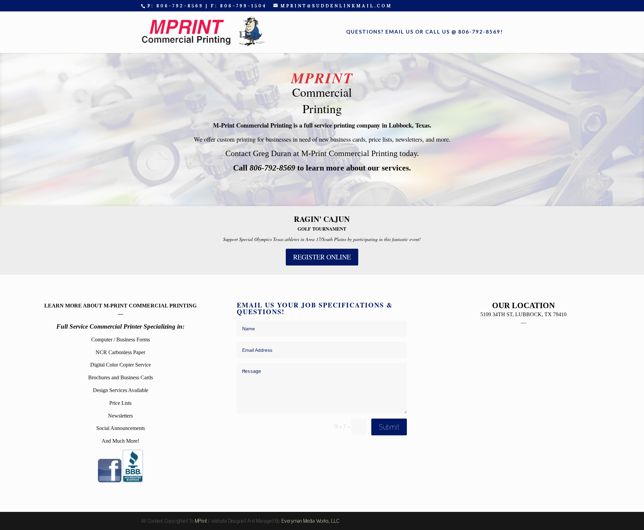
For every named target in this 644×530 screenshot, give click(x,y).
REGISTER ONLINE (322, 256)
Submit (389, 427)
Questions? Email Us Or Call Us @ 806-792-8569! (424, 32)
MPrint (201, 521)
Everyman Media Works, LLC (310, 521)
